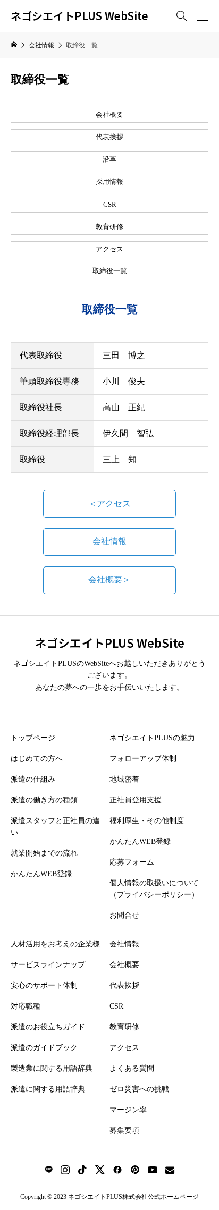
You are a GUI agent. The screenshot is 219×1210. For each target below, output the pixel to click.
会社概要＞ (109, 579)
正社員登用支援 (136, 800)
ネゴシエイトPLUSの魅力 (152, 738)
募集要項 (124, 1131)
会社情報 (109, 541)
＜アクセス (109, 503)
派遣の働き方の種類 (44, 800)
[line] (49, 1169)
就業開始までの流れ (44, 853)
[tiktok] (82, 1169)
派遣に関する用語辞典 (48, 1089)
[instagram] (65, 1169)
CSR (109, 204)
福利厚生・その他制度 (147, 821)
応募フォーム (132, 862)
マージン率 (128, 1110)
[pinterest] (135, 1169)
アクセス (109, 249)
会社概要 (109, 115)
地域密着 (124, 779)
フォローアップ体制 (143, 759)
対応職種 (25, 1006)
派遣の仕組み (33, 779)
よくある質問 (132, 1068)
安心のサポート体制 (44, 985)
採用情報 (109, 181)
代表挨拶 (109, 137)
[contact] (169, 1169)
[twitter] (100, 1169)
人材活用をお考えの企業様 (55, 944)
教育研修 (109, 227)
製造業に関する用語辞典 (51, 1068)
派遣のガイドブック (44, 1048)
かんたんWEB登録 (41, 874)
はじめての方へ (37, 759)
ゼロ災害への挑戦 (139, 1089)
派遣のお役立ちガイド (48, 1027)
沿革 (109, 159)
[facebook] (117, 1169)
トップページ (33, 738)
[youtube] (152, 1169)
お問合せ (124, 915)
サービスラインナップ (48, 965)
